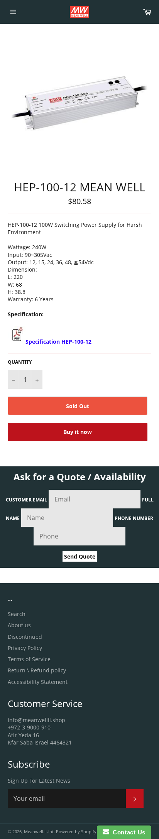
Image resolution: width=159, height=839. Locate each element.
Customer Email (26, 499)
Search (16, 614)
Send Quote (79, 556)
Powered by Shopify (76, 831)
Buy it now (77, 432)
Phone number (134, 518)
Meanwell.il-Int (39, 831)
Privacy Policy (25, 648)
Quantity (20, 362)
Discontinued (25, 636)
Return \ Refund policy (37, 670)
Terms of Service (29, 659)
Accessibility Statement (38, 681)
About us (19, 625)
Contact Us (127, 832)
